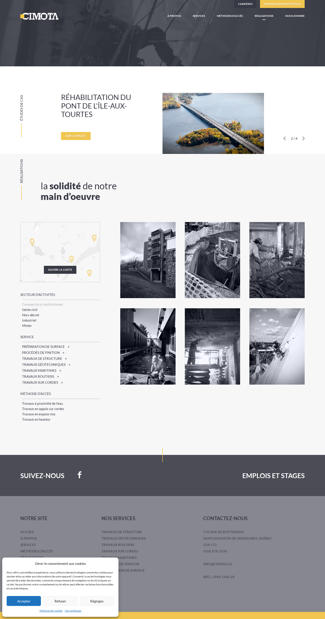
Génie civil (29, 310)
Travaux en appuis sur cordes (43, 409)
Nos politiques (73, 610)
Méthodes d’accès (36, 551)
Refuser (60, 601)
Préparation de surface (123, 570)
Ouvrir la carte (60, 269)
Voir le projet (75, 136)
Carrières (245, 4)
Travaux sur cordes (119, 551)
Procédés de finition (120, 564)
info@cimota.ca (217, 564)
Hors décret (30, 315)
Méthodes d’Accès (230, 15)
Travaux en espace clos (38, 414)
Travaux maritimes (119, 558)
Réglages (97, 601)
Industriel (29, 320)
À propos (174, 15)
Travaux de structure (121, 532)
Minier (27, 326)
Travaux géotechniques (123, 538)
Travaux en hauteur (36, 419)
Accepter (24, 601)
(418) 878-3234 (215, 551)
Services (199, 15)
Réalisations (264, 15)
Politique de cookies (51, 610)
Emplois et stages (273, 475)
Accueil (27, 532)
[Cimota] (39, 16)
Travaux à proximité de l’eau (42, 403)
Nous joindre (295, 15)
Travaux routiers (117, 545)
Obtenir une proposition (282, 4)
